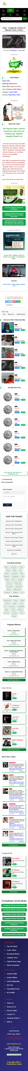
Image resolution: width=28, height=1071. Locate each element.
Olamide (20, 579)
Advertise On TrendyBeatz (14, 550)
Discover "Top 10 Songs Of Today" (14, 537)
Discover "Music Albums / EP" (14, 541)
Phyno (13, 579)
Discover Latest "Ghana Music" (14, 525)
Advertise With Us (13, 1018)
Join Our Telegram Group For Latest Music (14, 208)
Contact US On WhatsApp (14, 1054)
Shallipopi (15, 592)
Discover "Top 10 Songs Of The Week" (14, 533)
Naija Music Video (14, 95)
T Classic (7, 603)
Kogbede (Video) (21, 314)
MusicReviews (17, 15)
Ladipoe (15, 603)
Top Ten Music (12, 946)
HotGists (10, 15)
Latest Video (13, 92)
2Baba (6, 567)
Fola (22, 592)
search (24, 18)
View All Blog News (14, 845)
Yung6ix (14, 616)
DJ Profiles (11, 992)
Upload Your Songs (14, 961)
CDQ (8, 81)
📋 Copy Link (9, 304)
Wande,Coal (13, 83)
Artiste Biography (13, 981)
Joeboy (21, 567)
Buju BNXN (21, 606)
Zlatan (14, 570)
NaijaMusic (17, 11)
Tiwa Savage (9, 586)
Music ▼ (10, 10)
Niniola (22, 600)
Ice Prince (14, 613)
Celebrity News (12, 958)
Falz (20, 570)
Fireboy (7, 573)
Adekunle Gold (7, 600)
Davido (8, 570)
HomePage (3, 11)
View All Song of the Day (14, 749)
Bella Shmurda (17, 589)
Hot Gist (10, 985)
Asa (5, 606)
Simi (23, 576)
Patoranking (19, 586)
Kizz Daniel (14, 573)
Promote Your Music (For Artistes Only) (14, 545)
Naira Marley (15, 576)
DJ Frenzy (6, 613)
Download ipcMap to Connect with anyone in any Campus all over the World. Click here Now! (14, 222)
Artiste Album (12, 977)
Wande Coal (11, 314)
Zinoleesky (7, 592)
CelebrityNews (3, 15)
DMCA (9, 1022)
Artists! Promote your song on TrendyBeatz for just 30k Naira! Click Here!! (14, 215)
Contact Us (11, 1014)
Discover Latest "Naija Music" (14, 521)
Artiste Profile (12, 974)
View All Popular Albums (14, 680)
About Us (14, 554)
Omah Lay (9, 582)
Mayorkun (6, 576)
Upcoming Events (13, 989)
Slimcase (20, 609)
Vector (21, 603)
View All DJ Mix (14, 892)
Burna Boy (13, 567)
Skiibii (6, 609)
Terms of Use (11, 1007)
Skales (16, 600)
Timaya (13, 609)
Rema (21, 573)
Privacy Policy (12, 1010)
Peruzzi (22, 613)
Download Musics (13, 954)
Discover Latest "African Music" (14, 528)
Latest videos (11, 950)
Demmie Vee (12, 606)
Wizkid (7, 579)
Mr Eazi (9, 589)
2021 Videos (17, 89)
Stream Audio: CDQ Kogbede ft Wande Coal (14, 285)
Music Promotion (13, 965)
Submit (7, 504)
